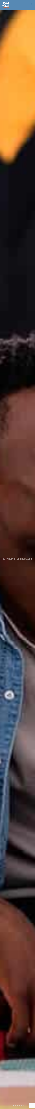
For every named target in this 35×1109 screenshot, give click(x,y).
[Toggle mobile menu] (32, 4)
